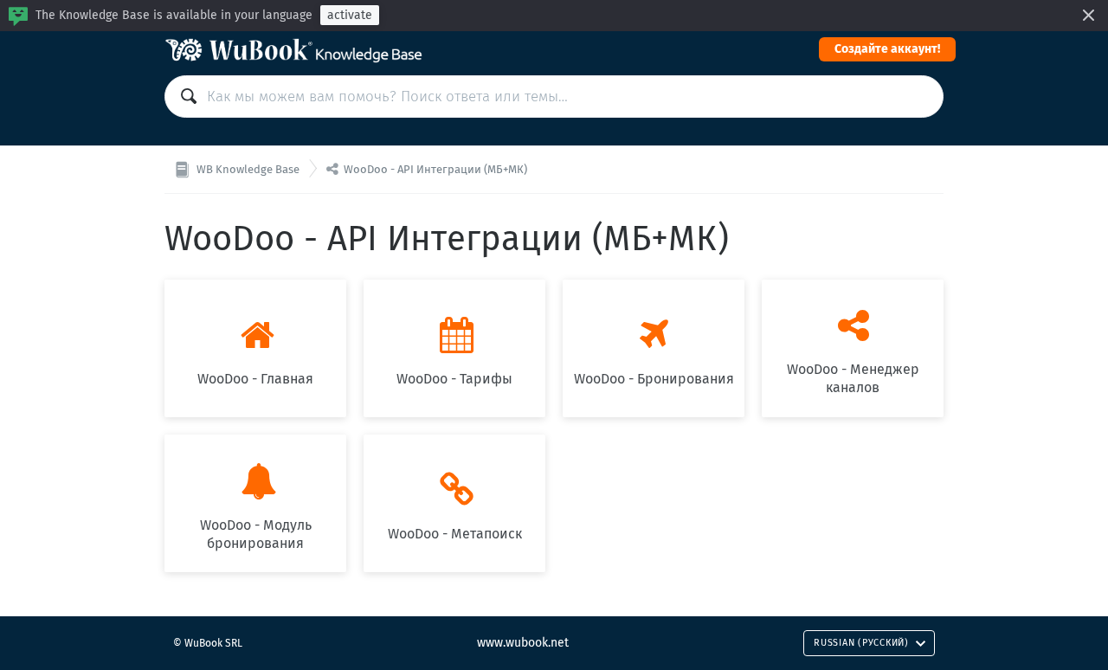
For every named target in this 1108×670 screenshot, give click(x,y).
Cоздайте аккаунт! (887, 49)
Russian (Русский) (861, 642)
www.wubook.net (523, 642)
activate (349, 15)
